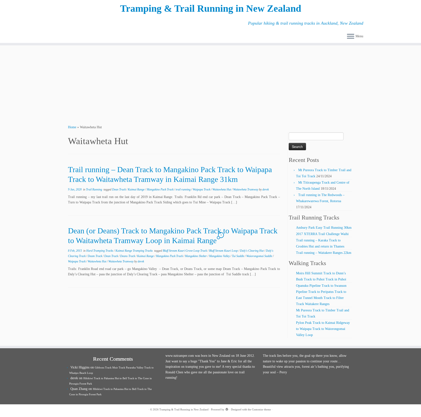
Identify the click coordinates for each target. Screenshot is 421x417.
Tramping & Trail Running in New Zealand (210, 8)
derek (265, 189)
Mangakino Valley (219, 256)
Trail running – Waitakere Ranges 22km (323, 253)
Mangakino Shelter (196, 256)
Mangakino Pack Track (160, 189)
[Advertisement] (210, 84)
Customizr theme (261, 409)
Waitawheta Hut (222, 189)
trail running (183, 189)
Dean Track (119, 189)
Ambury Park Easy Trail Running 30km (324, 227)
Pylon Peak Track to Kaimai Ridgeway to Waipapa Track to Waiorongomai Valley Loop (323, 329)
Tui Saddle (238, 256)
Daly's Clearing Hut (252, 250)
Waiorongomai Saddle (259, 256)
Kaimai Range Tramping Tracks (134, 250)
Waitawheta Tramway (246, 189)
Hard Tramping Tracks (100, 250)
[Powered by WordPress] (227, 408)
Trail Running (94, 189)
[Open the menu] (350, 36)
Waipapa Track (202, 189)
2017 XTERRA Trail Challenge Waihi (322, 234)
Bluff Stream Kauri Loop (224, 250)
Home (72, 127)
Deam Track (95, 256)
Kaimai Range (136, 189)
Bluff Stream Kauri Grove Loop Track (185, 250)
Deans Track (128, 256)
